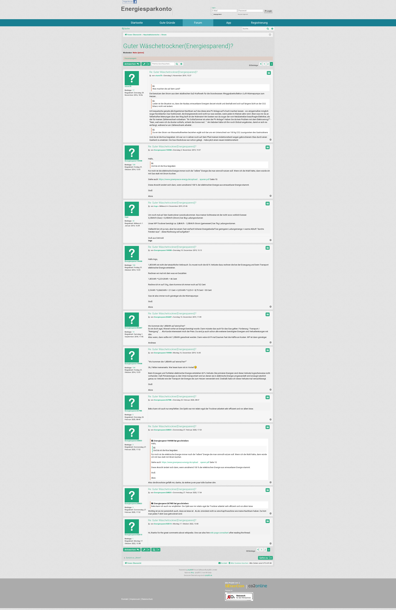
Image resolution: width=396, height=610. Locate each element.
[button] (260, 64)
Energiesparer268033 (133, 441)
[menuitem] (238, 563)
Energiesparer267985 (133, 411)
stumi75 (128, 86)
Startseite (137, 22)
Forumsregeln (130, 58)
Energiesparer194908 (133, 161)
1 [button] (264, 63)
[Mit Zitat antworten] (269, 73)
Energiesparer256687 (133, 328)
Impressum (135, 599)
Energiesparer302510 (133, 535)
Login (269, 11)
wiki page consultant (219, 533)
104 (133, 165)
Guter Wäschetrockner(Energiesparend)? (178, 46)
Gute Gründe (167, 22)
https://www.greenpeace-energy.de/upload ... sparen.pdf (184, 179)
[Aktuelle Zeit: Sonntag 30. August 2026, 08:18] (270, 35)
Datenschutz (147, 599)
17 (133, 90)
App (228, 22)
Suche (127, 29)
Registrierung (259, 22)
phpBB (189, 570)
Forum (198, 22)
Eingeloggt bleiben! (218, 14)
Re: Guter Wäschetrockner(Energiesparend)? (173, 72)
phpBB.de (208, 575)
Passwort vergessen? (243, 14)
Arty (192, 572)
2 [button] (268, 63)
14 (133, 332)
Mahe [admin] (138, 53)
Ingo (126, 217)
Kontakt (124, 599)
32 (133, 221)
